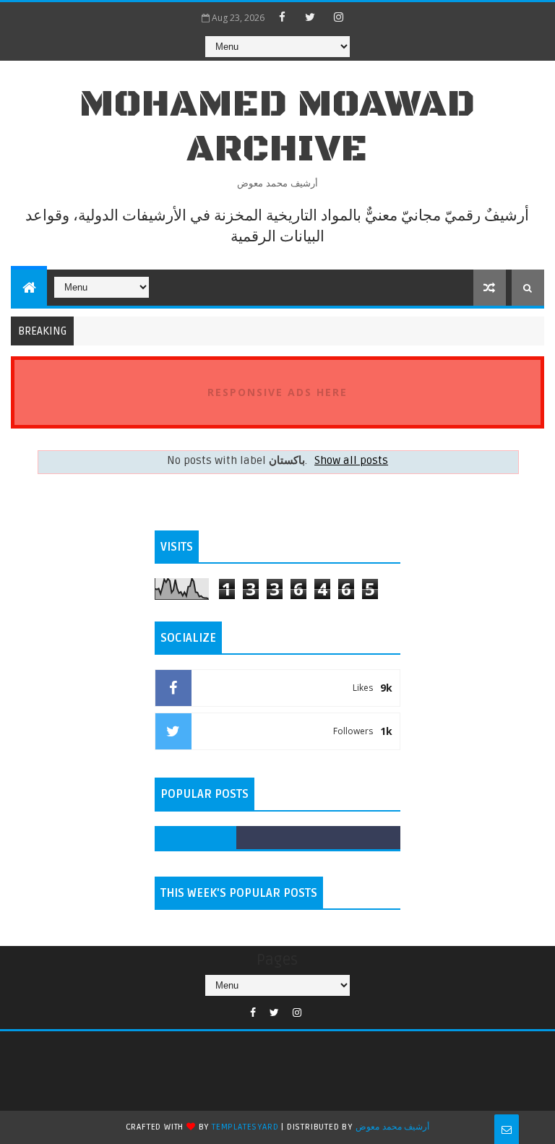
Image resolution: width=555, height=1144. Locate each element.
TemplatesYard (245, 1127)
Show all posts (351, 461)
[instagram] (338, 16)
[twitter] (310, 16)
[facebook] (282, 16)
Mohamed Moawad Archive (277, 127)
